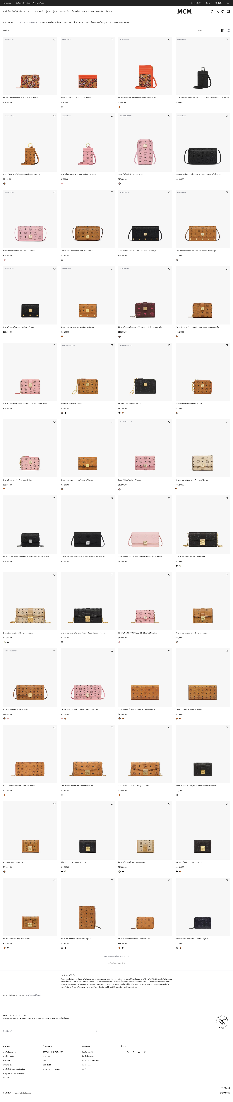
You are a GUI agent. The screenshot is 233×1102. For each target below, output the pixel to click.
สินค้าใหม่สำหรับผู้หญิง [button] (12, 11)
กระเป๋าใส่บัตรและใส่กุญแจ (96, 22)
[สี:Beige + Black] (180, 565)
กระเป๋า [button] (27, 11)
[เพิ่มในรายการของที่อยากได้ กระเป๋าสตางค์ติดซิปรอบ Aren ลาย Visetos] (54, 728)
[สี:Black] (65, 412)
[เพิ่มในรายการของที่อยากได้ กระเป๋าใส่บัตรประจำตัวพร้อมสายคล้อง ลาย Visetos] (54, 116)
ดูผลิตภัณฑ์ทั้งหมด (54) (116, 963)
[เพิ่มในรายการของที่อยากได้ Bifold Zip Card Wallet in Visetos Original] (112, 881)
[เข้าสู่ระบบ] (217, 11)
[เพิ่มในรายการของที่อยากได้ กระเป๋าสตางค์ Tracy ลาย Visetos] (112, 804)
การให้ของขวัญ (8, 1056)
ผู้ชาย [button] (55, 11)
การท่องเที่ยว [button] (64, 11)
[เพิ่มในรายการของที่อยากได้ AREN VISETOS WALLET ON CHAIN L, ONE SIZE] (112, 651)
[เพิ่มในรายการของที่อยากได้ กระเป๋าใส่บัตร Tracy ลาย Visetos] (227, 804)
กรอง (200, 30)
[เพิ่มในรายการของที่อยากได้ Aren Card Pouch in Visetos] (112, 346)
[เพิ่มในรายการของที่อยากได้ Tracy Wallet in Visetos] (54, 804)
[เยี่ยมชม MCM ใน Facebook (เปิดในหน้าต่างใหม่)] (122, 1052)
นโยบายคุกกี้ (86, 1065)
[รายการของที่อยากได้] (222, 11)
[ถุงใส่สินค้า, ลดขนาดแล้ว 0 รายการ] (228, 11)
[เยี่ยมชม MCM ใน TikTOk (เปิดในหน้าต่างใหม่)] (145, 1052)
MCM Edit (46, 1056)
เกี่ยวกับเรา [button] (109, 11)
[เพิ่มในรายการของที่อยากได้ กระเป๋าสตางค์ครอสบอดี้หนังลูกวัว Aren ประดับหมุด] (169, 193)
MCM (5, 995)
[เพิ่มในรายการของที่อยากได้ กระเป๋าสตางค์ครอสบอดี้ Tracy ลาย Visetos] (112, 728)
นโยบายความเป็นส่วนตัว (90, 1061)
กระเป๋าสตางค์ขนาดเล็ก (73, 22)
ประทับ (84, 1069)
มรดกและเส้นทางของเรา (52, 1052)
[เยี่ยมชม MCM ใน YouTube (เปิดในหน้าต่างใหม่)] (139, 1052)
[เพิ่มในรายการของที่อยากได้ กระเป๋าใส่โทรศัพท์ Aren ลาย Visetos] (169, 116)
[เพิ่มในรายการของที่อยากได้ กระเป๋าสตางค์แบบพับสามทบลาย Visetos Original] (169, 651)
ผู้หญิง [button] (48, 11)
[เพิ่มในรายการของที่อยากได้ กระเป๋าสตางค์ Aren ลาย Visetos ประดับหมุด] (112, 269)
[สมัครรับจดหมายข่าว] (96, 1031)
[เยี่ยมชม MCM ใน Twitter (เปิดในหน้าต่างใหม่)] (133, 1052)
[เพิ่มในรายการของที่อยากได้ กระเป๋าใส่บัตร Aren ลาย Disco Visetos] (112, 40)
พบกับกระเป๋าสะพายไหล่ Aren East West (30, 3)
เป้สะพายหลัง (38, 11)
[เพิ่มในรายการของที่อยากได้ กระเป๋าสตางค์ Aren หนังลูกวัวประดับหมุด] (54, 269)
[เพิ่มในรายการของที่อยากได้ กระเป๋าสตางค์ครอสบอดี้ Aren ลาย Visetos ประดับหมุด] (227, 193)
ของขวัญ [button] (99, 11)
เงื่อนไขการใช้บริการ (89, 1052)
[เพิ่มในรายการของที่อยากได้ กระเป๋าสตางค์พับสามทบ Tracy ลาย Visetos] (227, 575)
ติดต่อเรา (209, 3)
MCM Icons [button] (88, 11)
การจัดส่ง (6, 1061)
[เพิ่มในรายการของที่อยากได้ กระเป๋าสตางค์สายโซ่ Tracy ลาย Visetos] (227, 498)
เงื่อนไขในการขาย (88, 1056)
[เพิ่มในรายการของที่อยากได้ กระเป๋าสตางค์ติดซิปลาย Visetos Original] (169, 881)
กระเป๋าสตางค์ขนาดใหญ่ (50, 22)
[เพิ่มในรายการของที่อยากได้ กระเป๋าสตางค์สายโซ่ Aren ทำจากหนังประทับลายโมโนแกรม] (54, 498)
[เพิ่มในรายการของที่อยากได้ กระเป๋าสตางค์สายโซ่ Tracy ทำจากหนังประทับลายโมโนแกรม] (112, 575)
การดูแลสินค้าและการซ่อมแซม (14, 1073)
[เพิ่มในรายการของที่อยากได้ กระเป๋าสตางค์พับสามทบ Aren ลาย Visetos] (112, 422)
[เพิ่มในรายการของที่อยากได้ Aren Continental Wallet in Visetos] (227, 651)
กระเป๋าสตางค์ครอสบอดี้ (119, 22)
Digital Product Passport (51, 1069)
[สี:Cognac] (62, 107)
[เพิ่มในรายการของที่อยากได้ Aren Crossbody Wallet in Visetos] (54, 651)
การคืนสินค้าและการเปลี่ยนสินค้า (14, 1069)
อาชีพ (44, 1061)
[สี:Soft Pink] (62, 183)
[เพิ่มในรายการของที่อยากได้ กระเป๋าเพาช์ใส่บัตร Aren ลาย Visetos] (227, 346)
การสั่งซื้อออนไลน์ (9, 1052)
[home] (184, 13)
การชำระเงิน (7, 1065)
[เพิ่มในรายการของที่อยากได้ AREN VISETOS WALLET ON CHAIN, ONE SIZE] (169, 575)
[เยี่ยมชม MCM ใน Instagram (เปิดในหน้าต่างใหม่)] (128, 1052)
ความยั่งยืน (47, 1065)
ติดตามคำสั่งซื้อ (196, 3)
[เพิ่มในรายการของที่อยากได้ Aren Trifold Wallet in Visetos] (169, 422)
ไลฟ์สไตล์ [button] (76, 11)
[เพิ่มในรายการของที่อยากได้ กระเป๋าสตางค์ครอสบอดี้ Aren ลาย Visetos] (54, 193)
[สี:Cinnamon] (119, 336)
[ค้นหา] (212, 11)
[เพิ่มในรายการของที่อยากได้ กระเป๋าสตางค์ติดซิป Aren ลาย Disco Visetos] (54, 40)
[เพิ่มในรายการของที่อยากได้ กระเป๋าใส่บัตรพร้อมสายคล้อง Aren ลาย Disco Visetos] (169, 40)
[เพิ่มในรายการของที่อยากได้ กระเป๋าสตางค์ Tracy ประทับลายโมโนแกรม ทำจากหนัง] (227, 728)
